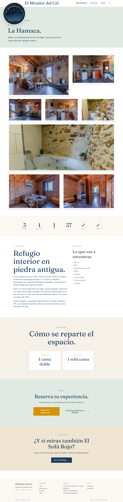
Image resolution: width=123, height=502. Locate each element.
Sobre (103, 3)
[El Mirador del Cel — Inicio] (14, 14)
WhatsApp (66, 488)
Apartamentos (81, 3)
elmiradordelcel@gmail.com (70, 493)
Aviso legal (90, 486)
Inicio (40, 486)
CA (112, 3)
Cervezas (94, 3)
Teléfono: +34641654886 (70, 490)
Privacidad (90, 488)
